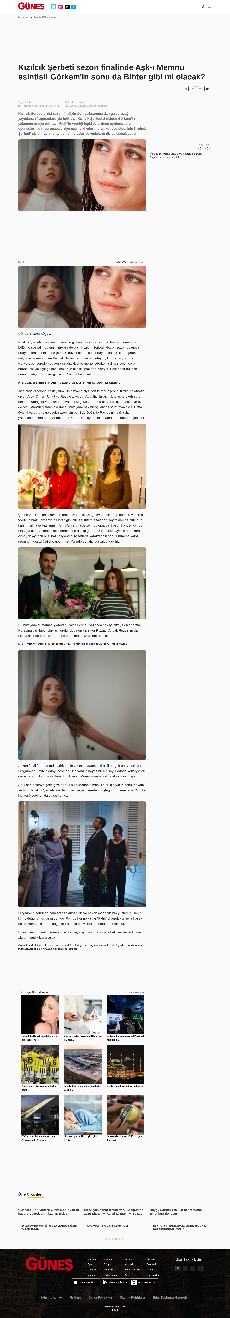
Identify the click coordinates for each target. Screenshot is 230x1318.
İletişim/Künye (51, 1297)
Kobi (127, 1275)
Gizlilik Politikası (132, 1297)
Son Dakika (153, 1275)
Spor (90, 1264)
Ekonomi (108, 1259)
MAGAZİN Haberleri (45, 17)
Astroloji (129, 1264)
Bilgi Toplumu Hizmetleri (171, 1297)
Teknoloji (108, 1269)
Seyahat (129, 1259)
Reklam (75, 1297)
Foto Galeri (152, 1264)
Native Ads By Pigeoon (134, 992)
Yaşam (91, 1275)
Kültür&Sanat (110, 1275)
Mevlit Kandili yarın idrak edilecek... (126, 1086)
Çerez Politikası (100, 1297)
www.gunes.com (115, 1306)
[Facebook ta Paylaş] (200, 89)
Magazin (92, 1269)
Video (150, 1269)
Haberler (23, 17)
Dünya (107, 1264)
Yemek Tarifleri (132, 1269)
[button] (200, 147)
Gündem (92, 1259)
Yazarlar (151, 1259)
